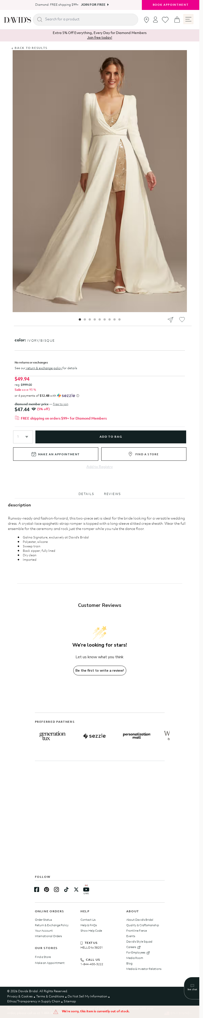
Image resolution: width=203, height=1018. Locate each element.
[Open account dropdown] (155, 19)
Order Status (43, 920)
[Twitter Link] (76, 889)
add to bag (111, 436)
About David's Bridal (139, 920)
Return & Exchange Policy (52, 925)
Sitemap (70, 1001)
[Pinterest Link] (46, 889)
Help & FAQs (88, 925)
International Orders (48, 936)
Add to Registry (99, 467)
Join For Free (91, 4)
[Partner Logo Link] (52, 736)
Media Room (134, 958)
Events (130, 936)
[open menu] (188, 19)
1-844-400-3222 (91, 964)
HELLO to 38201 (91, 947)
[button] (23, 436)
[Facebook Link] (36, 889)
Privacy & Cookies (20, 996)
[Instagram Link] (56, 889)
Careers (131, 947)
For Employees (135, 952)
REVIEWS (112, 494)
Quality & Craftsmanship (142, 925)
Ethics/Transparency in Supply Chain (33, 1001)
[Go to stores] (146, 20)
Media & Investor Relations (143, 969)
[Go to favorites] (165, 20)
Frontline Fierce (136, 930)
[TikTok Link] (66, 889)
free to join (60, 404)
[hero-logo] (17, 19)
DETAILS (86, 494)
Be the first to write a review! (100, 670)
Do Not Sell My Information (87, 996)
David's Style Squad (139, 941)
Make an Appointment (50, 963)
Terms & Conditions (50, 996)
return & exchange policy (44, 368)
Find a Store (43, 957)
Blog (129, 963)
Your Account (44, 930)
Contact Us (88, 920)
